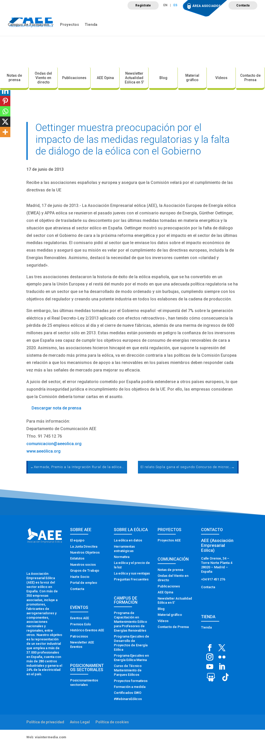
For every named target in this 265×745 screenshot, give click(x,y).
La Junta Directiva (83, 546)
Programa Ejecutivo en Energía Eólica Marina (131, 658)
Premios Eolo (80, 624)
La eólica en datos (128, 540)
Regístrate (143, 5)
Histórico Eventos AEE (87, 630)
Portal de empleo (83, 583)
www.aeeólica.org (43, 451)
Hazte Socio (79, 577)
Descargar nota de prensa (56, 408)
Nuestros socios (83, 564)
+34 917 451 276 (213, 579)
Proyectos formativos (131, 681)
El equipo (77, 540)
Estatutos (77, 558)
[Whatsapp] (5, 111)
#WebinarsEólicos (128, 699)
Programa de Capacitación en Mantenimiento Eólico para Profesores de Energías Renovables (130, 621)
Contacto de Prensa (250, 77)
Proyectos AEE (169, 540)
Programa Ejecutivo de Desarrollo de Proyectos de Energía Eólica (131, 642)
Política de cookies (112, 722)
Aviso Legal (80, 722)
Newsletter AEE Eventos (82, 644)
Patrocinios (79, 636)
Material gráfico (192, 77)
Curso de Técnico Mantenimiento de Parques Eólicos (128, 670)
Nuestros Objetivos (85, 552)
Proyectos (69, 25)
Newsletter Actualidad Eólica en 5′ (134, 77)
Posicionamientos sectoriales (84, 682)
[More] (5, 132)
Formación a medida (129, 687)
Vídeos (221, 78)
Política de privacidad (45, 722)
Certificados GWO (127, 693)
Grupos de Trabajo (84, 570)
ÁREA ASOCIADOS (206, 6)
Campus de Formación (28, 25)
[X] (5, 122)
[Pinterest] (5, 101)
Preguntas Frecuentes (131, 579)
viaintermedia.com (50, 737)
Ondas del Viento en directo (43, 77)
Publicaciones (74, 78)
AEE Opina (105, 78)
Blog (163, 78)
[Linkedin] (5, 91)
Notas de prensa (14, 77)
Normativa (121, 557)
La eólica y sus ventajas (132, 573)
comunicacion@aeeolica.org (54, 443)
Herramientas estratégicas (124, 549)
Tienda (91, 25)
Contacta (242, 5)
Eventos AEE (79, 618)
